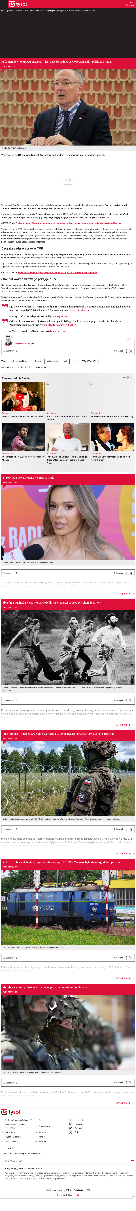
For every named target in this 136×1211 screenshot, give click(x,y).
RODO (68, 1190)
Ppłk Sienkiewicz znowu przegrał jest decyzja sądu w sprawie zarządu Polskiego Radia (62, 11)
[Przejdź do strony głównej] (18, 4)
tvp (74, 361)
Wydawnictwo (44, 1126)
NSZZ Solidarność (130, 4)
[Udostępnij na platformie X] (131, 351)
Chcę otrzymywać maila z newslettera (23, 1168)
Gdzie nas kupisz (12, 1132)
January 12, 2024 (60, 316)
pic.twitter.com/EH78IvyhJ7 (60, 324)
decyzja (38, 361)
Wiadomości (21, 11)
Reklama (42, 1141)
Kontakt (42, 1137)
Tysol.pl (75, 1195)
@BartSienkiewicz (80, 310)
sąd (65, 361)
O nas (41, 1120)
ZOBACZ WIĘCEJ (89, 361)
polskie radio (52, 361)
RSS (88, 1190)
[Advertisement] (68, 37)
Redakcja (42, 1132)
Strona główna (7, 11)
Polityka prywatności (54, 1190)
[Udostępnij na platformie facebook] (126, 351)
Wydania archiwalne (13, 1137)
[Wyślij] (132, 1160)
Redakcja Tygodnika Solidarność (18, 1120)
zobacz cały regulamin (55, 1178)
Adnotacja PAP (11, 1141)
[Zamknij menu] (4, 4)
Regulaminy (79, 1190)
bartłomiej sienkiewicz (19, 361)
